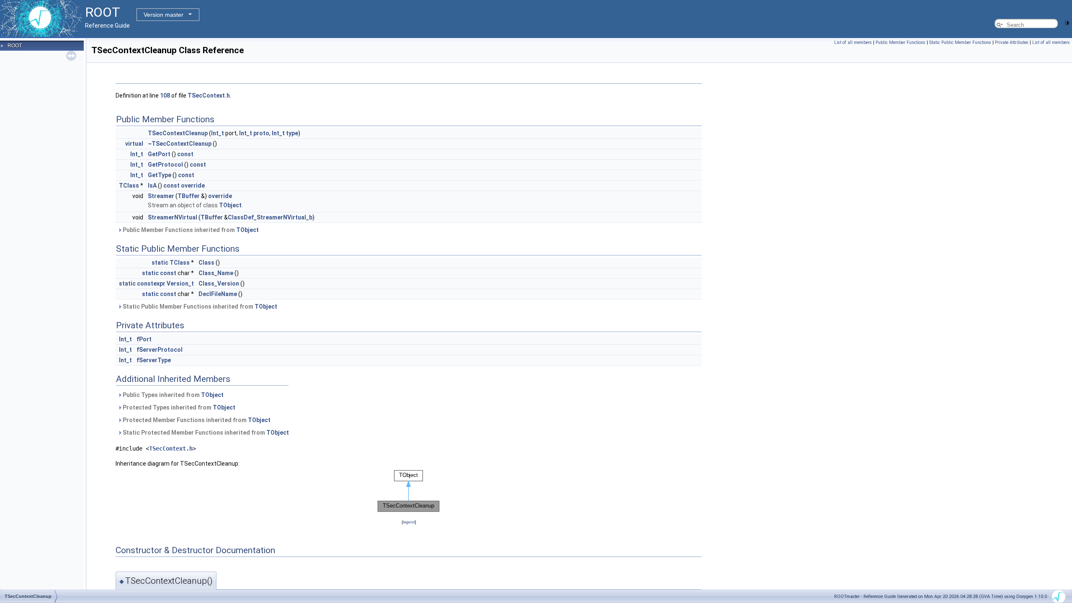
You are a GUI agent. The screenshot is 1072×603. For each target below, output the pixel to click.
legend (409, 522)
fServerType (154, 360)
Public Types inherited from (172, 395)
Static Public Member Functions (960, 42)
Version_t (180, 283)
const (185, 154)
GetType (159, 175)
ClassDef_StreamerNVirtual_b (270, 217)
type (292, 133)
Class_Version (218, 283)
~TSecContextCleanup (179, 143)
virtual (134, 143)
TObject (230, 205)
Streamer (161, 196)
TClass (129, 185)
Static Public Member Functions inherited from (199, 306)
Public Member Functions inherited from (190, 230)
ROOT (15, 46)
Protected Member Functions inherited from (196, 420)
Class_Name (215, 273)
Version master (163, 14)
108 (165, 95)
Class (206, 262)
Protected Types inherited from (178, 407)
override (193, 185)
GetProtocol (165, 164)
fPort (144, 339)
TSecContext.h (209, 95)
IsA (152, 185)
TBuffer (189, 196)
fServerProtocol (160, 349)
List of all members (853, 42)
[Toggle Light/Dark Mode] (1067, 22)
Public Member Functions (900, 42)
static (160, 262)
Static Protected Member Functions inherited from (205, 432)
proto (261, 133)
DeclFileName (217, 294)
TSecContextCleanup (178, 133)
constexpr (151, 283)
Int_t (217, 133)
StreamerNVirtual (172, 217)
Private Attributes (1011, 42)
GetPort (159, 154)
